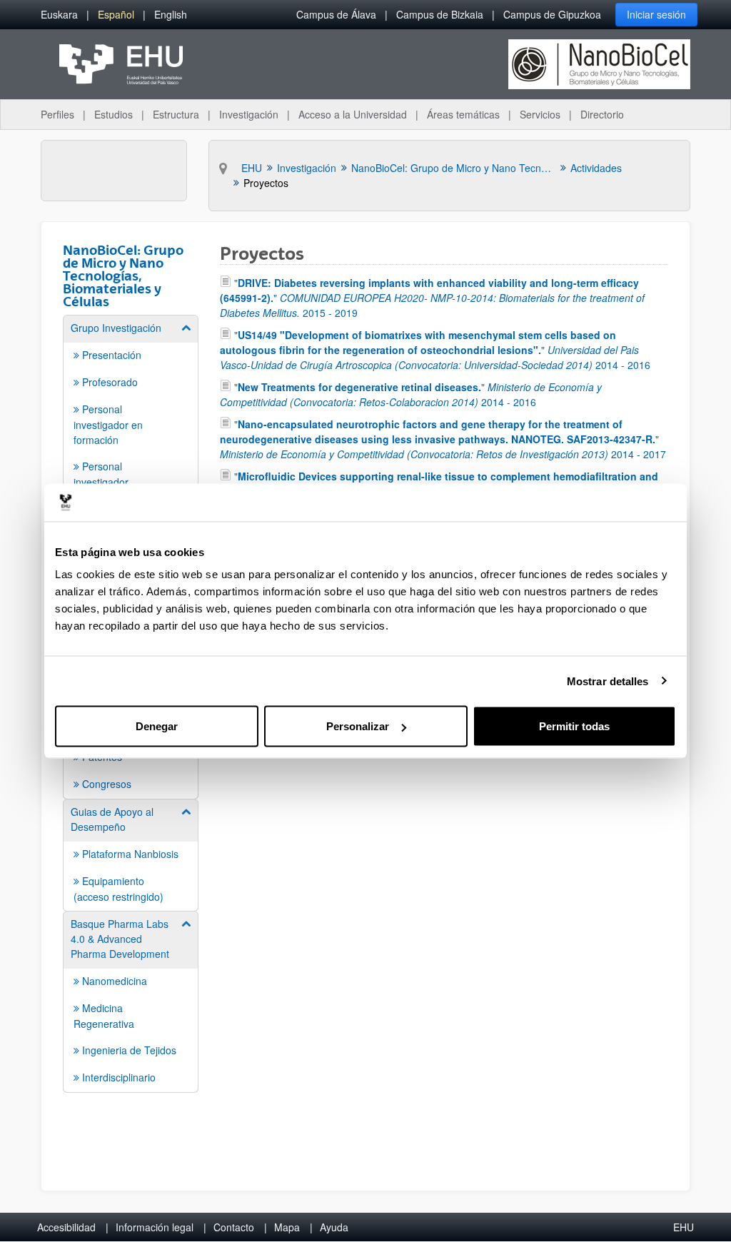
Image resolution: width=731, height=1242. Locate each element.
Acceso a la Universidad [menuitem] (352, 114)
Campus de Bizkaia (439, 14)
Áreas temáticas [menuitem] (463, 114)
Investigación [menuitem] (248, 114)
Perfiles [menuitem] (57, 114)
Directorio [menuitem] (602, 114)
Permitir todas (574, 726)
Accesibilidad (66, 1227)
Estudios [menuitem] (113, 114)
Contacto (233, 1227)
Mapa (287, 1227)
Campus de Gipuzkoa (552, 14)
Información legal (154, 1227)
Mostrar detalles (608, 681)
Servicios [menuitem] (540, 114)
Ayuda (334, 1227)
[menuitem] (59, 14)
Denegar (157, 726)
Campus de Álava (336, 14)
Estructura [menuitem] (176, 114)
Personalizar (357, 726)
